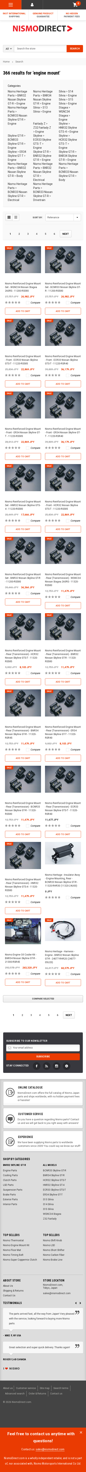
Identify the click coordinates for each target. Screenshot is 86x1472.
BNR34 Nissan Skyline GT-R (42, 99)
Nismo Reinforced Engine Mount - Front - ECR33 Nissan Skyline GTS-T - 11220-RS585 (23, 360)
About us (8, 1388)
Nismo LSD (49, 1245)
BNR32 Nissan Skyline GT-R (17, 99)
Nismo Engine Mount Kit (16, 1245)
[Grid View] (9, 217)
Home (6, 61)
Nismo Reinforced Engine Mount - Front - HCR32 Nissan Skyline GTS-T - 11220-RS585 (63, 505)
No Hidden (72, 15)
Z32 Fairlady (50, 1218)
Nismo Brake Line (52, 1259)
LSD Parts (8, 1185)
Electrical (39, 179)
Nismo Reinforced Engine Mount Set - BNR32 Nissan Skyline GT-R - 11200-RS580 (23, 578)
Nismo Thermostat (13, 1240)
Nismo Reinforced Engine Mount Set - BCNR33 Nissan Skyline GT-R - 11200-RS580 (63, 287)
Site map (44, 1388)
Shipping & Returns (13, 1290)
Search (19, 61)
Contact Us (9, 1295)
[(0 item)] (75, 4)
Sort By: (38, 217)
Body (20, 175)
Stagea (63, 107)
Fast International (14, 15)
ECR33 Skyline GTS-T (54, 1189)
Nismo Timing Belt (13, 1255)
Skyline (63, 123)
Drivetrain (39, 200)
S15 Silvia (48, 1209)
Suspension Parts (12, 1189)
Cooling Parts (10, 1175)
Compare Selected (43, 998)
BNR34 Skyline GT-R (54, 1175)
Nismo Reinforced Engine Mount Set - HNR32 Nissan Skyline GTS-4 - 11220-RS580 (23, 505)
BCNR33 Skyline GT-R (54, 1170)
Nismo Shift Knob (52, 1240)
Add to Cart (23, 311)
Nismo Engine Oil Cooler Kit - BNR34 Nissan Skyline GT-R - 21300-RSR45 (20, 958)
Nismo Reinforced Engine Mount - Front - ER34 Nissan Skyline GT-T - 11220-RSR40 (63, 432)
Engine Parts (10, 1170)
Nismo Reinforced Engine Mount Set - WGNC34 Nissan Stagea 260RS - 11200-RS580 (23, 287)
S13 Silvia (48, 1199)
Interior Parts (10, 1204)
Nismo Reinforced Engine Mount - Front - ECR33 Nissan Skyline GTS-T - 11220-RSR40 (63, 360)
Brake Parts (9, 1194)
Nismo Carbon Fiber (53, 1255)
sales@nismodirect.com (50, 1449)
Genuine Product (43, 15)
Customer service (26, 1388)
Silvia (62, 91)
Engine (21, 103)
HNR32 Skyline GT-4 (53, 1185)
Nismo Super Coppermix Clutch (20, 1259)
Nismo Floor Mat (12, 1250)
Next (65, 234)
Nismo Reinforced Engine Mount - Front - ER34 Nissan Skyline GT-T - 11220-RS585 (23, 432)
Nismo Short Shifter (53, 1250)
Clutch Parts (10, 1180)
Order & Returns (37, 1393)
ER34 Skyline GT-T (53, 1194)
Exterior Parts (10, 1199)
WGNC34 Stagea (52, 1214)
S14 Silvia (48, 1204)
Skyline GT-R (15, 135)
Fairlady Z (39, 123)
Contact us (56, 1393)
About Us (8, 1285)
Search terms (60, 1388)
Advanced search (15, 1393)
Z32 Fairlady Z (42, 127)
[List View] (15, 217)
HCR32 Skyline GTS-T (54, 1180)
